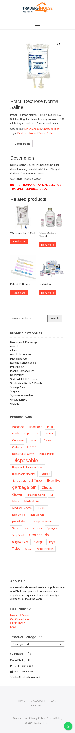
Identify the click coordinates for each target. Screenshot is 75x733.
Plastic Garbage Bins (22, 371)
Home (21, 701)
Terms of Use (20, 718)
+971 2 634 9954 (23, 671)
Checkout (37, 705)
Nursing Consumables (23, 362)
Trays (51, 542)
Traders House (42, 723)
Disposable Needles (24, 474)
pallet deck (20, 521)
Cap (26, 433)
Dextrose (22, 133)
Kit (51, 494)
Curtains (17, 447)
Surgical (14, 391)
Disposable (25, 460)
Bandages (35, 426)
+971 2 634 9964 (22, 665)
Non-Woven (37, 514)
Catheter (49, 433)
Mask (15, 501)
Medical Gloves (22, 508)
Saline (50, 133)
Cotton (33, 440)
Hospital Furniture (20, 354)
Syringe (38, 542)
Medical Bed (32, 501)
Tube (16, 548)
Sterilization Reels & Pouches (27, 383)
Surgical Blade (20, 542)
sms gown (37, 528)
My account (38, 701)
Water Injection (45, 548)
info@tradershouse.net (26, 677)
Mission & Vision (19, 615)
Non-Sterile (18, 514)
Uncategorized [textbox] (36, 644)
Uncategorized (50, 128)
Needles (41, 508)
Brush (15, 433)
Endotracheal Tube (27, 480)
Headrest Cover (36, 494)
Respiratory (17, 375)
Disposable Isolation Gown (27, 467)
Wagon (28, 549)
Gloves (14, 350)
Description (22, 143)
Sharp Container (42, 521)
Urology (14, 403)
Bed (50, 427)
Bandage (18, 426)
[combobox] (37, 644)
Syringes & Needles (21, 395)
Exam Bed (53, 480)
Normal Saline (37, 133)
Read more (19, 241)
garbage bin (24, 487)
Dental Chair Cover (23, 453)
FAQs (13, 626)
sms (26, 528)
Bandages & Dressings (23, 342)
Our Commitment (19, 619)
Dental (14, 346)
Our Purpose (17, 623)
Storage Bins (17, 387)
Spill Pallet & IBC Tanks (23, 379)
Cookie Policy (54, 718)
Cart (36, 433)
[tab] (22, 143)
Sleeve (16, 528)
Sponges (52, 528)
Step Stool (18, 535)
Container (18, 440)
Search (54, 318)
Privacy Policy (37, 718)
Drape (45, 474)
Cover (46, 440)
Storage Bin (39, 535)
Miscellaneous (32, 128)
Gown (17, 494)
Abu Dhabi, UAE (21, 660)
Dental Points (46, 453)
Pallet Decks (17, 366)
